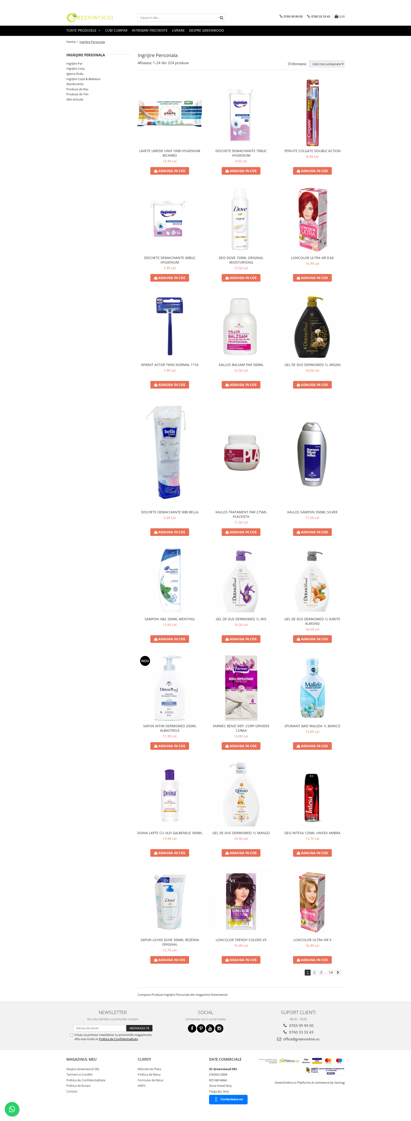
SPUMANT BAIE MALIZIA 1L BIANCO (312, 726)
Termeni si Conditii (79, 1074)
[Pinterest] (201, 1028)
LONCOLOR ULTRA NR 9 (312, 940)
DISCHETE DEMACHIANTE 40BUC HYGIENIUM (170, 260)
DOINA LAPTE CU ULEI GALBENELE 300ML (169, 833)
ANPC (142, 1085)
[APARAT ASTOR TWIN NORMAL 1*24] (170, 326)
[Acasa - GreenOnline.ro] (90, 17)
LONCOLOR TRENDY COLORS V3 (241, 940)
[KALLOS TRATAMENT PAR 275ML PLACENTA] (241, 454)
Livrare (178, 30)
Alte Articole (74, 99)
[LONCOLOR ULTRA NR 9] (312, 902)
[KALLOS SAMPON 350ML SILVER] (312, 454)
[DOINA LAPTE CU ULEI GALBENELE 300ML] (170, 795)
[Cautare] (221, 18)
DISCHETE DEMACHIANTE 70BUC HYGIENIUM (241, 153)
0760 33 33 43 (300, 1032)
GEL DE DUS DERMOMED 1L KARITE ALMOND (312, 621)
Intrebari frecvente (150, 30)
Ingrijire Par (74, 63)
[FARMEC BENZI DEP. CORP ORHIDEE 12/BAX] (241, 688)
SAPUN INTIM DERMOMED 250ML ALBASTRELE (169, 728)
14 (331, 972)
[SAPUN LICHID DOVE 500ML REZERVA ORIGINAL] (170, 902)
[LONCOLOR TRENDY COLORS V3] (241, 902)
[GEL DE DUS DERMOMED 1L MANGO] (241, 795)
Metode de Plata (149, 1069)
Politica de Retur (149, 1074)
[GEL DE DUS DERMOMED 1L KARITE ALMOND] (312, 581)
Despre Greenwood (206, 30)
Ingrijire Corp (75, 68)
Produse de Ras (77, 89)
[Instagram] (219, 1028)
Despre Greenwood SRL (83, 1069)
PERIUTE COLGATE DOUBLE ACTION (312, 151)
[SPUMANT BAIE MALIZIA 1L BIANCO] (312, 688)
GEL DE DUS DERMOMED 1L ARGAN (312, 364)
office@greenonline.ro (300, 1039)
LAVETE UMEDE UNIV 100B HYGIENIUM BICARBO (169, 153)
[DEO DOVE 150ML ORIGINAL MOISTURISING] (241, 220)
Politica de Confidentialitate (118, 1039)
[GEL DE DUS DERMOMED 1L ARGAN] (312, 326)
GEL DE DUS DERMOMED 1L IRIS (241, 619)
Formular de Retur (151, 1080)
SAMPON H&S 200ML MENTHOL (170, 619)
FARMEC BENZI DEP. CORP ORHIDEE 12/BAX (241, 728)
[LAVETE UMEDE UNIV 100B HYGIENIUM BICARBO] (170, 113)
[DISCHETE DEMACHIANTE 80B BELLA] (170, 453)
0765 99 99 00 (300, 1025)
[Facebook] (192, 1028)
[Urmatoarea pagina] (338, 973)
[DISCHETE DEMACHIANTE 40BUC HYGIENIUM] (170, 220)
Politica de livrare (78, 1085)
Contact (72, 1091)
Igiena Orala (74, 74)
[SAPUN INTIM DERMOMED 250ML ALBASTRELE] (170, 688)
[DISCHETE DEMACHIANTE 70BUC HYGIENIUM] (241, 113)
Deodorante (74, 84)
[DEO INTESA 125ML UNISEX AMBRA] (312, 795)
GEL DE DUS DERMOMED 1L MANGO (241, 833)
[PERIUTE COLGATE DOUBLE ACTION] (312, 113)
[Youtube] (210, 1028)
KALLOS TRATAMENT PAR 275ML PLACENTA (241, 514)
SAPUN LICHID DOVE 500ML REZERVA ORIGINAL (170, 942)
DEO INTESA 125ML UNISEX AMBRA (312, 833)
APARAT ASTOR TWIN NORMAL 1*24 (169, 364)
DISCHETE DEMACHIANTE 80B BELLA (169, 512)
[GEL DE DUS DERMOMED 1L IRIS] (241, 581)
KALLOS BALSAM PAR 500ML (241, 364)
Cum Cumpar (116, 30)
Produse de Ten (77, 94)
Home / (72, 41)
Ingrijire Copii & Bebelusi (83, 79)
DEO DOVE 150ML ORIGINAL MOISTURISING (241, 260)
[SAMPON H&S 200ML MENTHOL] (170, 581)
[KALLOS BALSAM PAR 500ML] (241, 326)
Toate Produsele (82, 30)
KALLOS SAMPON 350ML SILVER (312, 512)
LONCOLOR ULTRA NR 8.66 (312, 257)
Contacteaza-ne (231, 1099)
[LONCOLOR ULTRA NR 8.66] (312, 220)
